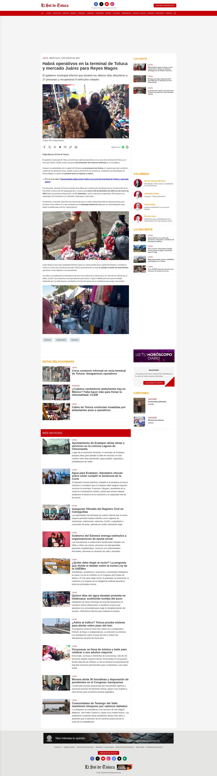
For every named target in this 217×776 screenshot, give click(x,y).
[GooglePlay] (125, 759)
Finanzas (81, 13)
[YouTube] (107, 4)
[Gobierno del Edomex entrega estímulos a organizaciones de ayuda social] (56, 543)
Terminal (74, 340)
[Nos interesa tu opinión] (108, 738)
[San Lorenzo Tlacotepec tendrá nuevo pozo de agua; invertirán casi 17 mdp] (139, 249)
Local (49, 13)
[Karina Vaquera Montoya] (138, 183)
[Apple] (119, 759)
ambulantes (61, 340)
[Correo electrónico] (65, 147)
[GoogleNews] (114, 759)
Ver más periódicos (165, 5)
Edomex (47, 340)
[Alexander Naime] (138, 194)
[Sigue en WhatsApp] (123, 147)
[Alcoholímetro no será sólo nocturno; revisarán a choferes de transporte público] (139, 238)
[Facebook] (96, 4)
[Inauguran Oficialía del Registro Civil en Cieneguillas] (56, 517)
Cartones (100, 13)
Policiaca (57, 13)
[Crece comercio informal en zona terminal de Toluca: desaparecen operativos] (56, 374)
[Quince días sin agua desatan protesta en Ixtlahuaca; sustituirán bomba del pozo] (56, 603)
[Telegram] (59, 147)
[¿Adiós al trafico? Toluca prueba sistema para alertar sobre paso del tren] (56, 630)
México (66, 13)
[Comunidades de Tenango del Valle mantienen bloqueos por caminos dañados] (56, 712)
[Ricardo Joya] (138, 218)
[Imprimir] (76, 147)
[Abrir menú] (42, 13)
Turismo (150, 13)
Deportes (160, 13)
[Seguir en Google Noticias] (127, 147)
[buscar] (175, 13)
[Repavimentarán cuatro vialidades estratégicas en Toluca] (139, 259)
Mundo (73, 13)
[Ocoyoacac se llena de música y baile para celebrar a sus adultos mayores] (56, 658)
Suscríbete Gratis (154, 383)
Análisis (90, 13)
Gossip (108, 13)
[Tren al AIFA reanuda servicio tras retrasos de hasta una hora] (139, 269)
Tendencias (126, 13)
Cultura (116, 13)
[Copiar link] (70, 147)
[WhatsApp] (55, 147)
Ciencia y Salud (139, 13)
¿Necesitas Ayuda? (108, 753)
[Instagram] (112, 4)
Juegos (169, 13)
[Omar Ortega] (138, 206)
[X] (101, 4)
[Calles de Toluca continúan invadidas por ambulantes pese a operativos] (56, 411)
